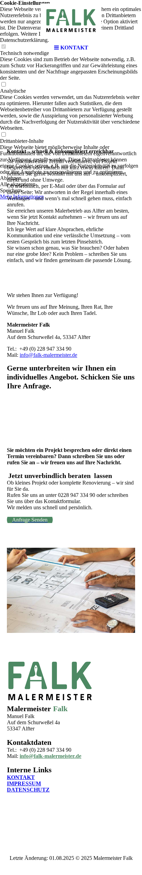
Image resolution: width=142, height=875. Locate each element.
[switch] (3, 85)
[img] (71, 20)
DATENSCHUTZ (28, 790)
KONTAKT (21, 777)
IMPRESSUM (24, 783)
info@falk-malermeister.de (48, 355)
